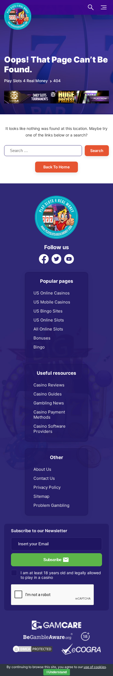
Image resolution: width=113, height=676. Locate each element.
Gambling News (48, 403)
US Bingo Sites (48, 311)
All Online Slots (48, 329)
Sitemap (41, 496)
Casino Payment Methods (49, 414)
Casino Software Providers (49, 429)
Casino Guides (47, 394)
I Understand (57, 672)
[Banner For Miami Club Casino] (56, 93)
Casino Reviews (48, 385)
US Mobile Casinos (51, 302)
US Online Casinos (51, 293)
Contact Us (44, 478)
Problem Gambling (51, 505)
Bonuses (41, 338)
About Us (42, 469)
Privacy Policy (47, 487)
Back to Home (56, 167)
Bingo (39, 347)
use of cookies (95, 667)
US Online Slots (48, 320)
